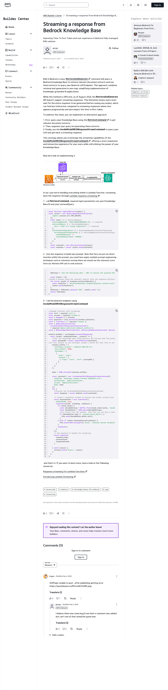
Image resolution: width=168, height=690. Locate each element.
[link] (92, 15)
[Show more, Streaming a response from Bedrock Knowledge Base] (69, 67)
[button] (123, 5)
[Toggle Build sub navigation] (31, 50)
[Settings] (138, 5)
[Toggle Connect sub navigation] (31, 71)
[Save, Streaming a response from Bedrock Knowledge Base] (63, 67)
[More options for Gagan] (117, 576)
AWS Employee (58, 52)
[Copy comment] (65, 598)
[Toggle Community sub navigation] (31, 87)
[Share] (58, 67)
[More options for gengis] (117, 604)
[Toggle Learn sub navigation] (31, 33)
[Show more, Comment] (81, 598)
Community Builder (146, 59)
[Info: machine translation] (60, 592)
